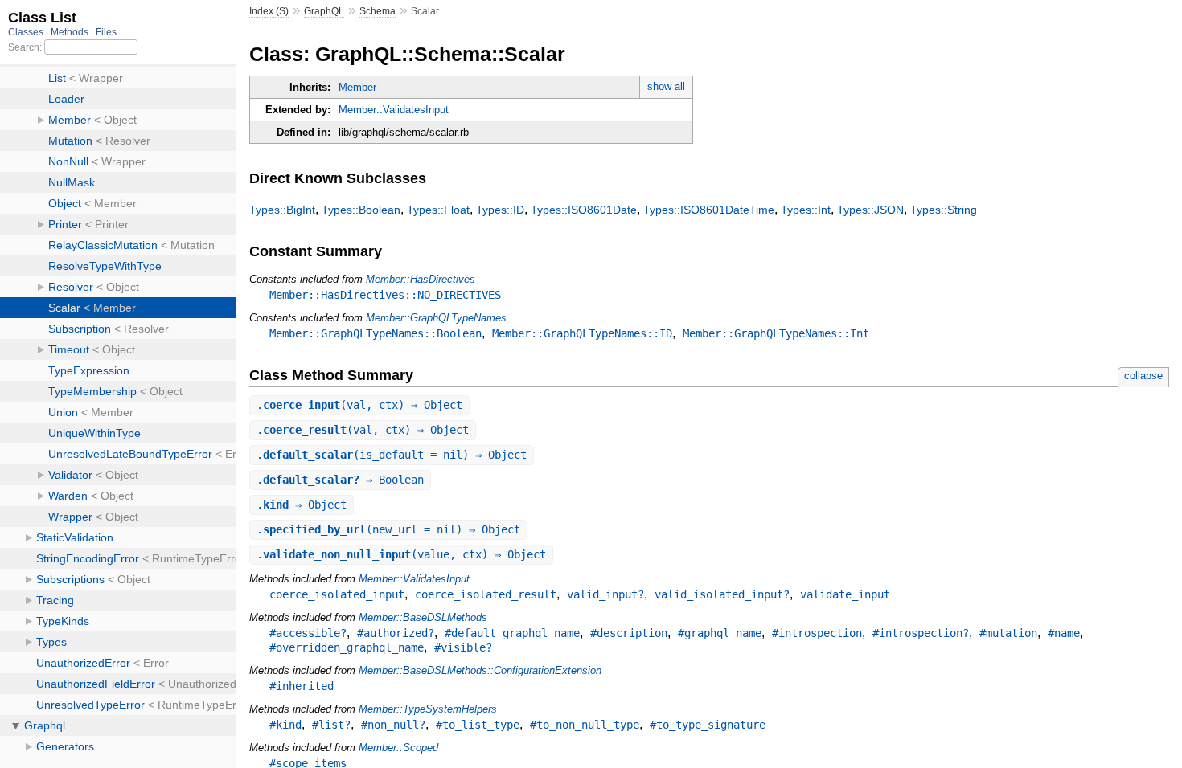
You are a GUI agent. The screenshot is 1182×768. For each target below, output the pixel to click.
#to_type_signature (707, 724)
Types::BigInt (282, 209)
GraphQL (324, 11)
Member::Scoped (398, 747)
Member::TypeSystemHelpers (428, 709)
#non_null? (393, 724)
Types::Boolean (361, 209)
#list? (331, 724)
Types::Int (806, 209)
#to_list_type (477, 724)
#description (628, 633)
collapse (1143, 376)
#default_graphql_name (512, 633)
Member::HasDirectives (420, 279)
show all (666, 86)
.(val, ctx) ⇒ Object (359, 404)
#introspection (817, 633)
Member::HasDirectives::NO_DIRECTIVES (385, 294)
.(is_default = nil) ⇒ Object (392, 454)
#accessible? (308, 633)
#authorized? (395, 633)
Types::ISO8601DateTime (708, 209)
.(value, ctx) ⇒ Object (401, 554)
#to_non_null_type (584, 724)
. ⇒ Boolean (340, 479)
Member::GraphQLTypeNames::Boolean (375, 333)
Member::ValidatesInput (394, 110)
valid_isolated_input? (722, 594)
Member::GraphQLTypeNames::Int (776, 333)
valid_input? (605, 594)
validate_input (845, 594)
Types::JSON (870, 209)
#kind (285, 724)
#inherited (301, 686)
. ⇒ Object (302, 504)
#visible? (463, 647)
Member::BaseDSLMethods (423, 617)
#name (1064, 633)
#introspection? (920, 633)
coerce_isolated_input (336, 594)
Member (357, 87)
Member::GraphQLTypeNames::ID (582, 333)
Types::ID (500, 209)
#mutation (1008, 633)
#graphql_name (719, 633)
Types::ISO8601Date (584, 209)
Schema (377, 11)
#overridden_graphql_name (346, 647)
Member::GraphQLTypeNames (436, 318)
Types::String (943, 209)
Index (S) (269, 11)
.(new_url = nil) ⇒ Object (388, 529)
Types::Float (438, 209)
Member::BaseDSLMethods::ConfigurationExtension (480, 670)
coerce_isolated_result (485, 594)
